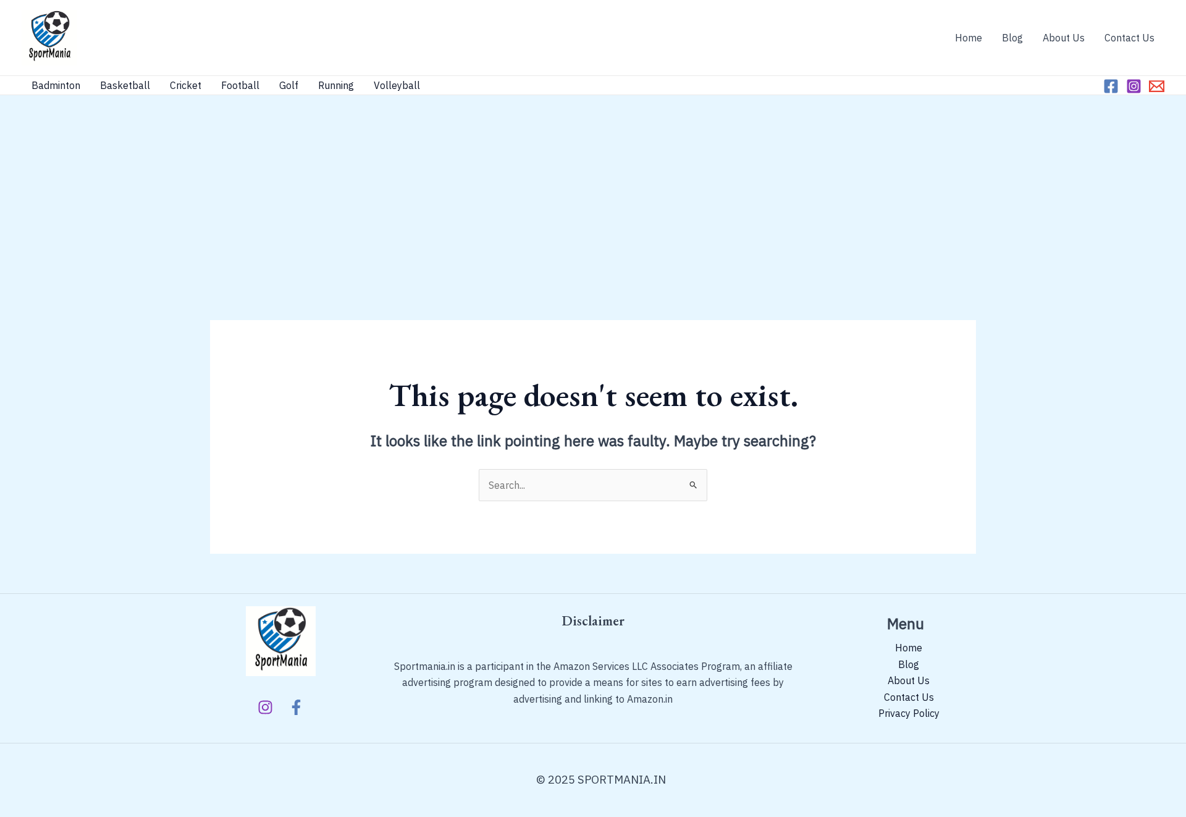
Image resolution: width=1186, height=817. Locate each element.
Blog (1012, 38)
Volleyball (397, 85)
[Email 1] (1156, 86)
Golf (288, 85)
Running (336, 85)
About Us (1064, 38)
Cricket (185, 85)
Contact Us (1129, 38)
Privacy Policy (909, 713)
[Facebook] (1111, 86)
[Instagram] (1134, 86)
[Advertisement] (593, 187)
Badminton (56, 85)
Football (240, 85)
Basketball (125, 85)
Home (968, 38)
